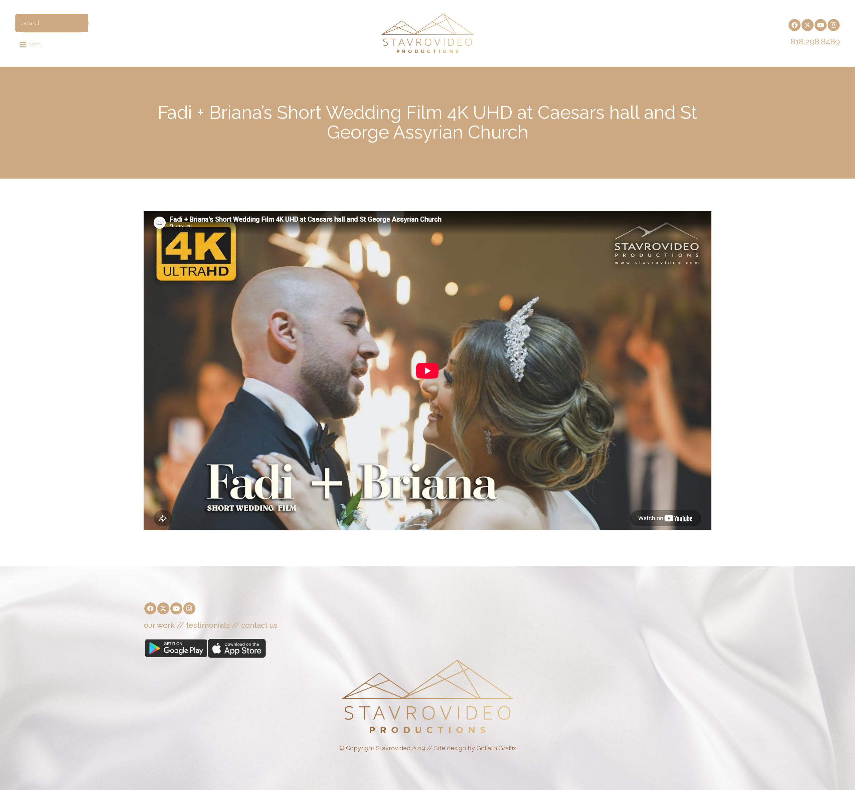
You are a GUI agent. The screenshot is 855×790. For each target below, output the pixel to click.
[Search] (79, 22)
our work (159, 625)
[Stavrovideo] (427, 33)
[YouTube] (821, 25)
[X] (808, 25)
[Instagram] (834, 25)
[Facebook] (795, 25)
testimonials (208, 625)
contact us (259, 625)
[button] (31, 44)
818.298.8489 (815, 41)
